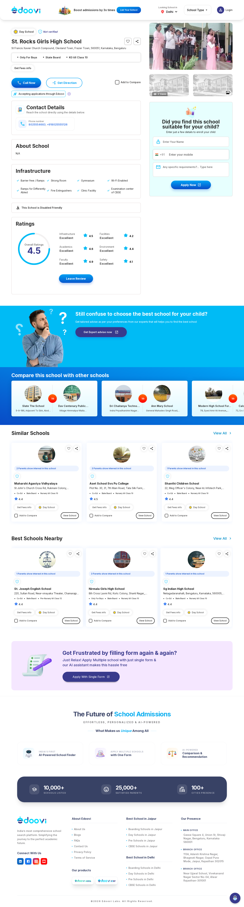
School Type (195, 10)
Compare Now (54, 398)
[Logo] (25, 10)
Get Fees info (22, 68)
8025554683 (37, 124)
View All (220, 433)
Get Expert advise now (98, 332)
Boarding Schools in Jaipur (145, 829)
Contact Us (81, 846)
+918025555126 (57, 124)
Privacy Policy (82, 851)
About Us (79, 829)
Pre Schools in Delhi (140, 879)
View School (69, 515)
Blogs (77, 834)
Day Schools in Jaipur (142, 834)
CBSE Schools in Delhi (142, 884)
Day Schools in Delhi (141, 873)
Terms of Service (84, 857)
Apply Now (188, 185)
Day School (49, 507)
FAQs (77, 840)
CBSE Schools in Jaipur (142, 846)
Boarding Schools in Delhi (144, 867)
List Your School (128, 10)
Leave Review (76, 278)
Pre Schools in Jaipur (141, 840)
